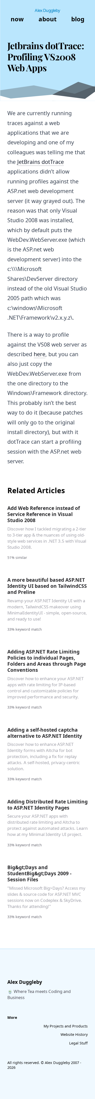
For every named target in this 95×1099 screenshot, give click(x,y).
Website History (74, 1034)
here (39, 354)
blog (77, 19)
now (17, 19)
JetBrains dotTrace (40, 161)
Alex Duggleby (47, 10)
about (47, 19)
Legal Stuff (78, 1043)
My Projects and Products (66, 1026)
